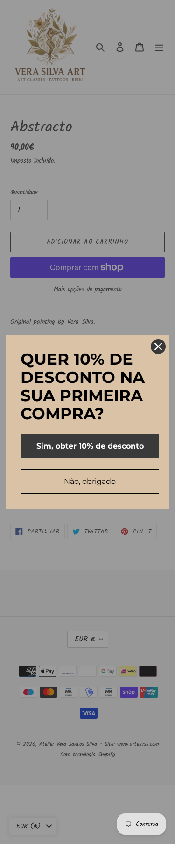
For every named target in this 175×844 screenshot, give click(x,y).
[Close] (158, 346)
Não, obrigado (90, 481)
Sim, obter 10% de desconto (90, 446)
